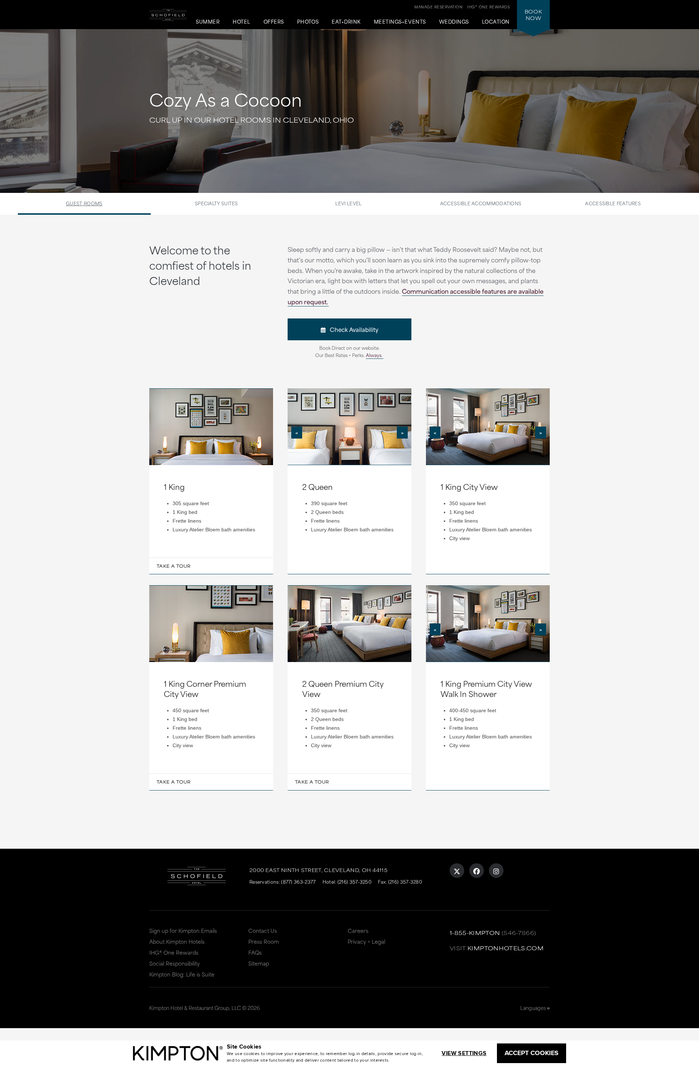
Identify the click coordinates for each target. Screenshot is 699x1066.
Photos (308, 22)
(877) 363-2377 (298, 881)
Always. (374, 354)
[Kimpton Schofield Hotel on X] (457, 870)
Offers (274, 22)
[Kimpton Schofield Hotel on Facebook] (476, 870)
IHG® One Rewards (173, 952)
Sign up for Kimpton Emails (183, 930)
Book (533, 14)
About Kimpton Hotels (177, 941)
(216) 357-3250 (354, 881)
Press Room (263, 941)
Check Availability (351, 329)
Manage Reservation (438, 6)
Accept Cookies (531, 1053)
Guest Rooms (84, 203)
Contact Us (262, 930)
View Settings (464, 1053)
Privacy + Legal (366, 941)
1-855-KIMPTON (475, 932)
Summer (208, 22)
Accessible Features (613, 203)
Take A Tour (174, 566)
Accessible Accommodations (481, 203)
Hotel (241, 22)
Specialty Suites (216, 203)
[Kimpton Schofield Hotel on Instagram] (496, 870)
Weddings (454, 22)
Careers (358, 930)
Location (496, 22)
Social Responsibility (174, 963)
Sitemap (258, 963)
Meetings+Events (400, 22)
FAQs (255, 952)
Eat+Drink (346, 22)
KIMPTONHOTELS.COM (505, 948)
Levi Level (348, 203)
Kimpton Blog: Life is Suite (181, 974)
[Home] (168, 20)
